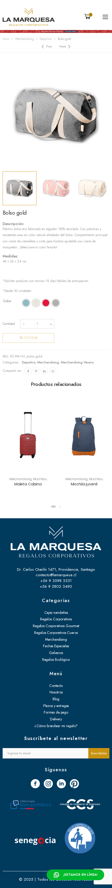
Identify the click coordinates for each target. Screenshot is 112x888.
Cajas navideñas (56, 612)
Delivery (56, 719)
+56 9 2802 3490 (56, 586)
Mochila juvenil (84, 484)
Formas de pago (56, 712)
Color (7, 301)
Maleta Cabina (28, 484)
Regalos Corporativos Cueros (56, 632)
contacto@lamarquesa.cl (56, 575)
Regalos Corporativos (56, 619)
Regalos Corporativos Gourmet (56, 625)
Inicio (6, 39)
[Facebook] (28, 370)
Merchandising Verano (77, 362)
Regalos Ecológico (56, 659)
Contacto (56, 685)
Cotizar (31, 338)
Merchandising (24, 39)
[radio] (26, 303)
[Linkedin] (44, 370)
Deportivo (46, 39)
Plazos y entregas (56, 705)
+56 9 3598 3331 (56, 581)
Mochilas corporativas (33, 481)
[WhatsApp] (52, 370)
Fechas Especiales (56, 646)
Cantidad (9, 323)
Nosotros (56, 692)
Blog (56, 699)
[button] (53, 506)
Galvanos (56, 652)
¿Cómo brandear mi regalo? (56, 725)
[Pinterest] (36, 370)
